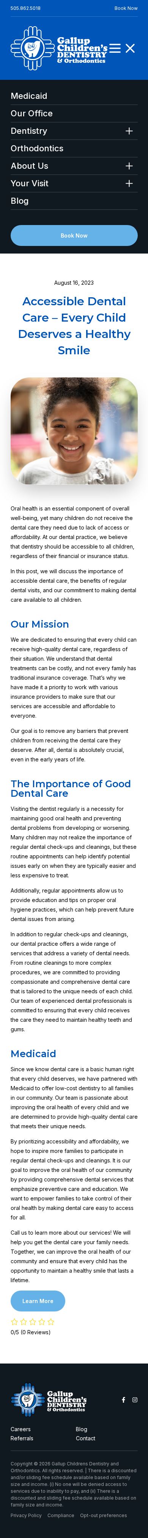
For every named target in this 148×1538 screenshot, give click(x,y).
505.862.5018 (26, 8)
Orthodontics (37, 148)
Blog (20, 201)
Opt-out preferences (103, 1515)
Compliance (60, 1515)
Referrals (22, 1438)
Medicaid (29, 96)
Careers (21, 1429)
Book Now (126, 8)
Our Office (32, 113)
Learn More (38, 1301)
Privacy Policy (26, 1515)
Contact (85, 1438)
